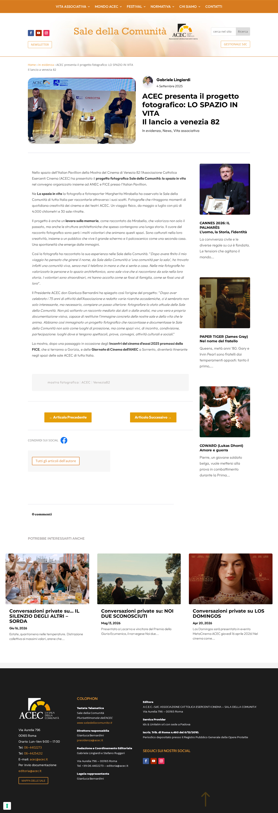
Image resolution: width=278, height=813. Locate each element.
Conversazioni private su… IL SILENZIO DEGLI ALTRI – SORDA (44, 616)
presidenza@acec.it (90, 740)
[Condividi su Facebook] (64, 440)
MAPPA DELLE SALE (33, 780)
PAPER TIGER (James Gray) (224, 339)
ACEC (86, 382)
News (167, 130)
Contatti (213, 7)
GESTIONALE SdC (235, 44)
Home (32, 65)
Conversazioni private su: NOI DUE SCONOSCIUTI (137, 613)
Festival (134, 7)
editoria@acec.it (30, 770)
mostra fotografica (63, 382)
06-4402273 (33, 747)
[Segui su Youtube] (39, 33)
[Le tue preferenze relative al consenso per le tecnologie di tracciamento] (7, 806)
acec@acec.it (39, 759)
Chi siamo (188, 7)
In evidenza (46, 65)
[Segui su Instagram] (46, 33)
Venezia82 (101, 382)
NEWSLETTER (40, 44)
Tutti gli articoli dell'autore (56, 461)
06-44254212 (33, 753)
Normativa (161, 7)
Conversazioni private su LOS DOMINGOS (228, 613)
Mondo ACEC (106, 7)
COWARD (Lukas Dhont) (221, 448)
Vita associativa (71, 7)
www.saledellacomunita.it (94, 722)
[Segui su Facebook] (31, 33)
